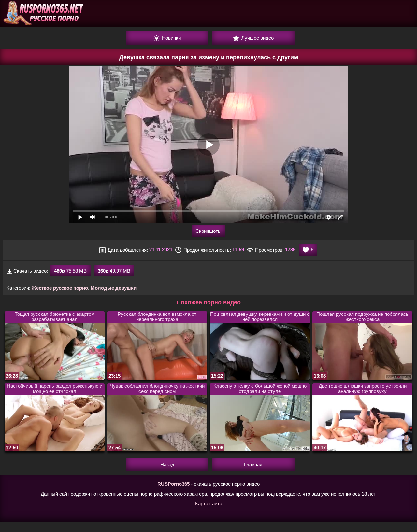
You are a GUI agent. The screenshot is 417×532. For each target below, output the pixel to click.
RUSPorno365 (173, 484)
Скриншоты (208, 231)
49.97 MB (114, 270)
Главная (253, 464)
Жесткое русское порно (60, 288)
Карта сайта (208, 503)
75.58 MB (70, 270)
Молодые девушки (114, 288)
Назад (167, 464)
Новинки (171, 38)
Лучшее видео (257, 38)
